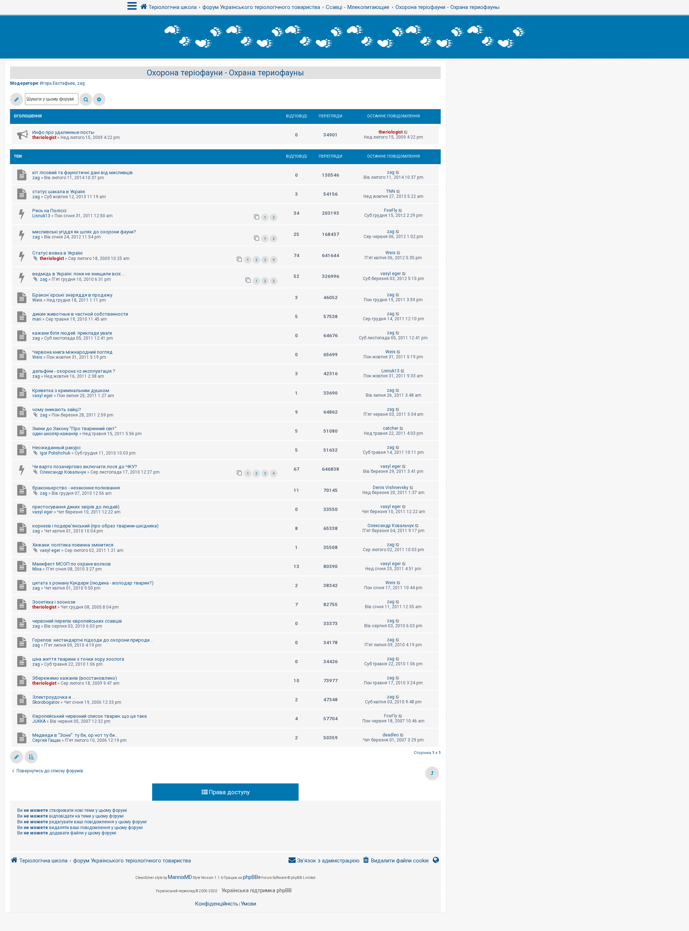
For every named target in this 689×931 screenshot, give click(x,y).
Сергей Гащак (46, 740)
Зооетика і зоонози (53, 602)
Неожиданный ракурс (56, 447)
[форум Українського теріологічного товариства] (344, 37)
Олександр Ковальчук (63, 472)
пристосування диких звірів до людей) (75, 506)
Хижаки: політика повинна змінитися (72, 545)
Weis (390, 252)
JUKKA (39, 721)
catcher (390, 428)
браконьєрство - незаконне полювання (76, 487)
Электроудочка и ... (53, 697)
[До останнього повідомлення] (406, 132)
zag (81, 83)
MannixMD (180, 877)
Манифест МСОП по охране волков (71, 564)
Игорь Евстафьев (57, 83)
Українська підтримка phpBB (256, 890)
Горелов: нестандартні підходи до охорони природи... (92, 640)
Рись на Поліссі (49, 210)
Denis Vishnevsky (390, 487)
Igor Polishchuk (55, 453)
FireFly (390, 210)
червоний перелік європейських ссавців (77, 621)
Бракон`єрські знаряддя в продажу (72, 295)
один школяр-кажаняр (55, 433)
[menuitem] (395, 861)
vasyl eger (390, 273)
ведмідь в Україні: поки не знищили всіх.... (78, 273)
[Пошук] (85, 99)
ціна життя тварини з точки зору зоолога (78, 659)
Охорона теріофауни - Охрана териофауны (225, 72)
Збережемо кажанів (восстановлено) (74, 678)
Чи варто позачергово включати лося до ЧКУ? (84, 466)
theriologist (44, 137)
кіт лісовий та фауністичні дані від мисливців (82, 172)
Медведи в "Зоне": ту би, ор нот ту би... (75, 735)
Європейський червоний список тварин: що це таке (89, 716)
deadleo (391, 734)
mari (36, 319)
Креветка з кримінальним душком (70, 390)
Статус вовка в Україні (57, 253)
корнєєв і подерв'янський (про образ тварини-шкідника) (95, 526)
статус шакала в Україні (58, 191)
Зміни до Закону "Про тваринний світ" (74, 428)
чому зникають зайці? (56, 409)
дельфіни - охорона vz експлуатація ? (73, 371)
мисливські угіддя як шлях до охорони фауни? (84, 231)
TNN (390, 191)
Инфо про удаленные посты (63, 132)
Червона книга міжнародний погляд (72, 352)
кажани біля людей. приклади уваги (72, 333)
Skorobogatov (46, 702)
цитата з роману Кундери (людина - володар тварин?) (93, 583)
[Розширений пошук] (99, 99)
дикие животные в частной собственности (80, 314)
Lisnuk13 (41, 215)
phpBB (250, 877)
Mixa (37, 569)
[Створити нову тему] (16, 99)
